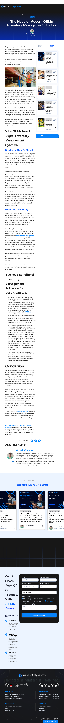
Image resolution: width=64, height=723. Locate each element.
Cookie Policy (56, 719)
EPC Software (29, 312)
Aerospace (55, 694)
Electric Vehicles (43, 698)
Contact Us (42, 710)
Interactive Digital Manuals (12, 696)
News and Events (9, 710)
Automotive (56, 698)
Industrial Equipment (44, 696)
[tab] (41, 46)
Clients (49, 706)
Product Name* (26, 596)
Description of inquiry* (29, 604)
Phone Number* (44, 583)
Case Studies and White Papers (13, 706)
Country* (24, 590)
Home (6, 13)
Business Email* (26, 583)
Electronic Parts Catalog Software (14, 694)
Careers (41, 708)
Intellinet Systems (22, 411)
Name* (24, 577)
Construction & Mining (45, 694)
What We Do (42, 706)
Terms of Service (49, 719)
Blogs (11, 13)
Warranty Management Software (13, 698)
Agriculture (56, 696)
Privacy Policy (43, 719)
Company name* (45, 577)
